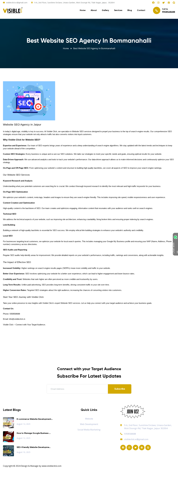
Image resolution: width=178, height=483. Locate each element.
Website (89, 418)
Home (82, 10)
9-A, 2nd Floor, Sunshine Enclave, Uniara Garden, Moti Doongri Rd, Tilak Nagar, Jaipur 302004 (148, 427)
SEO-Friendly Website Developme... (34, 447)
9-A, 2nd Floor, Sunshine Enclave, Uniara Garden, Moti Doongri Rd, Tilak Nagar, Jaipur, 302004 (74, 2)
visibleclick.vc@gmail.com (16, 2)
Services (118, 10)
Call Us (168, 10)
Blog (129, 10)
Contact (141, 10)
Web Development (89, 424)
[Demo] (132, 411)
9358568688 (130, 433)
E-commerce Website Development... (35, 419)
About (94, 10)
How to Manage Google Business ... (34, 433)
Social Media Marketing (89, 429)
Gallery (105, 10)
